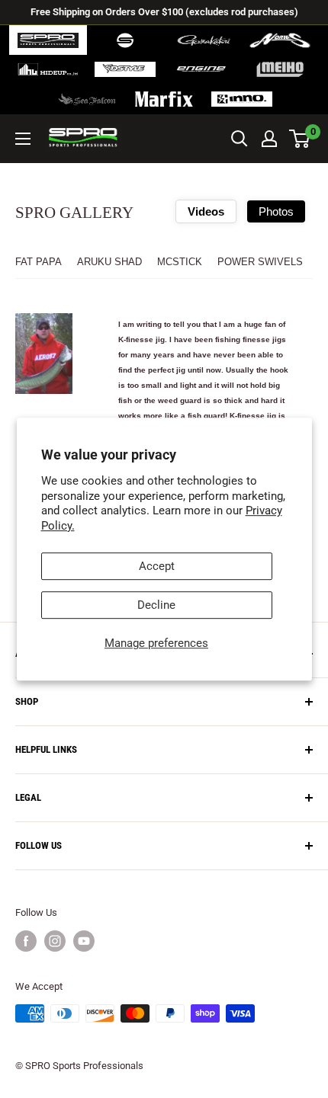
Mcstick (179, 261)
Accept (157, 566)
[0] (300, 139)
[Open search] (239, 138)
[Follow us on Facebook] (26, 941)
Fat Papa (38, 261)
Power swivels (260, 261)
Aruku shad (109, 261)
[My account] (269, 138)
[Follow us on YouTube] (84, 941)
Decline (156, 605)
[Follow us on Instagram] (55, 941)
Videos (206, 211)
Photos (276, 211)
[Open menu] (23, 139)
